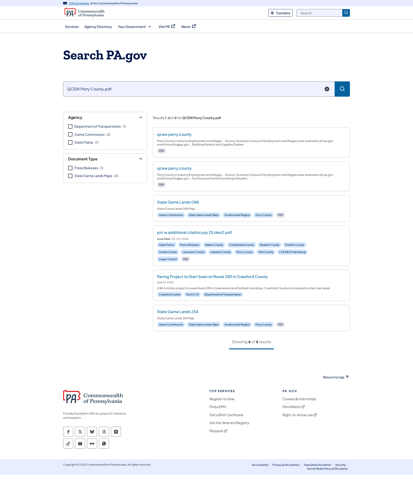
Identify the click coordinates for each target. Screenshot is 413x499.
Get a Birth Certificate (226, 415)
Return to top (333, 377)
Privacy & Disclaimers (286, 464)
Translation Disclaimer (317, 464)
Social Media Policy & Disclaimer (327, 468)
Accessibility (260, 464)
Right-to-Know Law (298, 415)
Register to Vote (221, 399)
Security (340, 464)
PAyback (216, 431)
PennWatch (292, 407)
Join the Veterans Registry (229, 423)
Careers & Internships (299, 399)
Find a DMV (217, 407)
